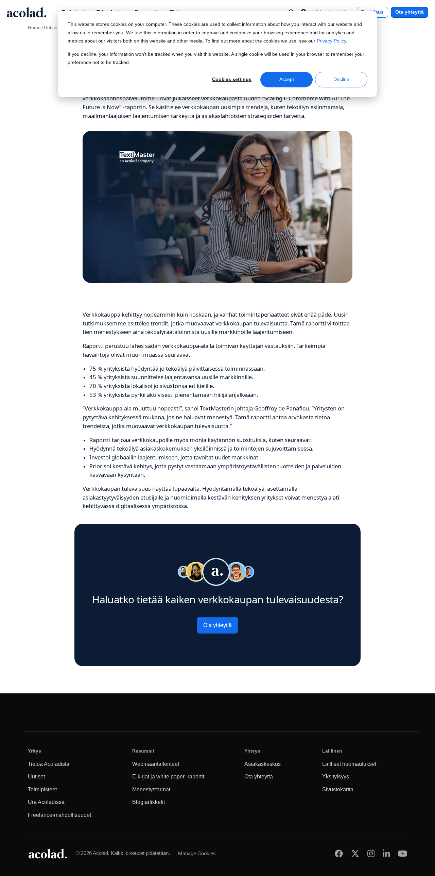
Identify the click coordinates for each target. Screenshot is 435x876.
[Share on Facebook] (339, 853)
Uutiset (51, 27)
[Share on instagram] (371, 853)
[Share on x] (355, 853)
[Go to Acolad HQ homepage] (26, 12)
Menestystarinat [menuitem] (151, 789)
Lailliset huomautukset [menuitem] (349, 764)
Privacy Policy (331, 41)
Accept (286, 79)
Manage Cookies (197, 853)
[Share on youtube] (402, 853)
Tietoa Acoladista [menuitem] (48, 764)
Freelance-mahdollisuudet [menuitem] (59, 815)
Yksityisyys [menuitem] (335, 776)
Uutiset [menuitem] (36, 776)
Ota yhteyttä (409, 12)
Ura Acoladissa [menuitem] (46, 802)
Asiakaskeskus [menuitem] (262, 764)
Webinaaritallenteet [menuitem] (155, 764)
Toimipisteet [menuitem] (42, 789)
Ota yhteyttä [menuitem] (258, 776)
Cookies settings (231, 79)
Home (34, 27)
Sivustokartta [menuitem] (337, 789)
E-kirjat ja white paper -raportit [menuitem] (168, 776)
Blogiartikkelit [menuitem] (148, 802)
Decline (341, 79)
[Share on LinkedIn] (386, 853)
